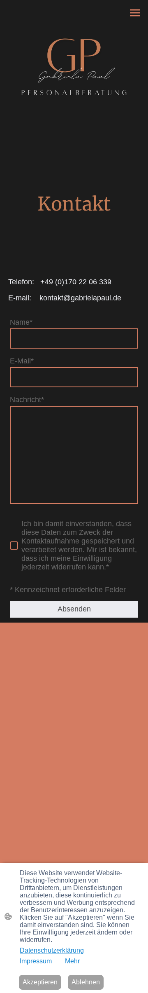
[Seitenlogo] (74, 70)
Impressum (36, 961)
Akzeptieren (40, 982)
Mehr (72, 961)
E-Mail (22, 361)
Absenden (74, 609)
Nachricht (27, 400)
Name (21, 322)
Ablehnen (86, 982)
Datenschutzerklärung (52, 950)
